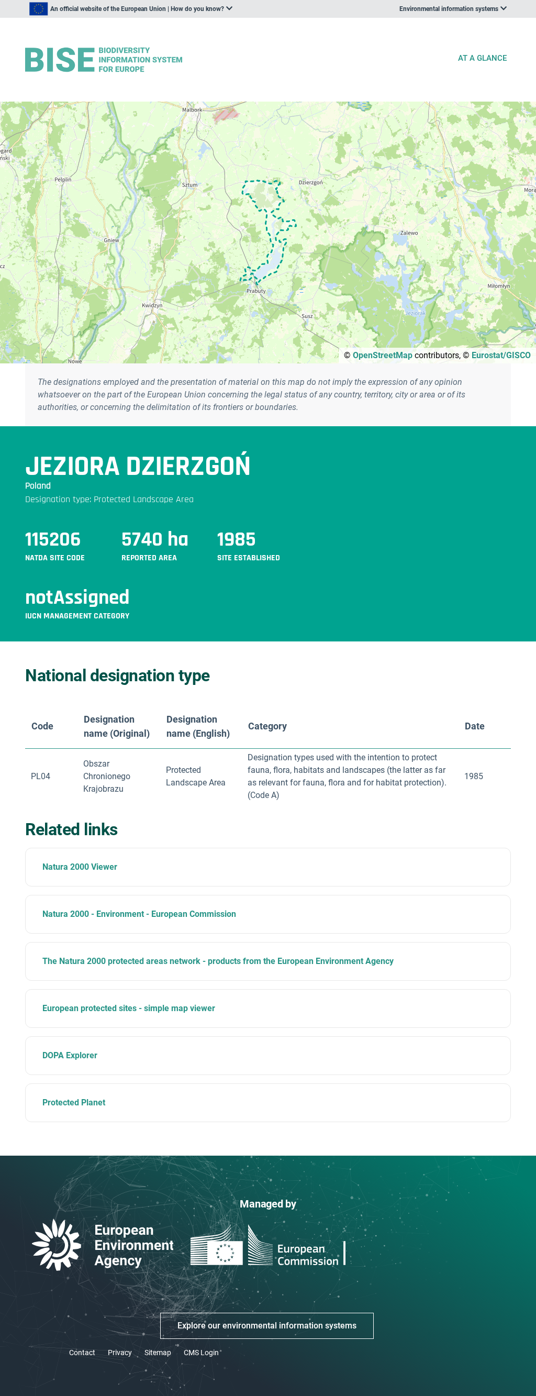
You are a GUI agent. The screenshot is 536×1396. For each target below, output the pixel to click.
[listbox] (131, 9)
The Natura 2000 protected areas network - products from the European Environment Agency (218, 961)
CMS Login (201, 1352)
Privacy (120, 1352)
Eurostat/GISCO (501, 355)
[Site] (237, 60)
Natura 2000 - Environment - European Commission (139, 914)
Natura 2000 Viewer (79, 867)
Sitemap (157, 1352)
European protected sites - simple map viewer (128, 1008)
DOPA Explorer (69, 1055)
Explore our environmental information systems (266, 1326)
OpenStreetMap (382, 355)
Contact (82, 1352)
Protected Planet (73, 1102)
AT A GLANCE (482, 58)
